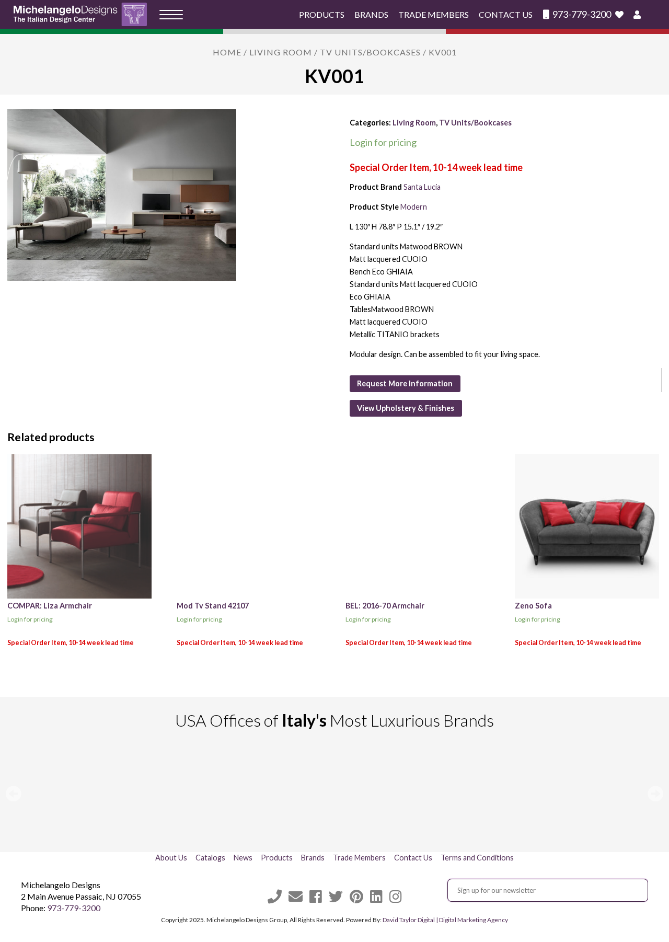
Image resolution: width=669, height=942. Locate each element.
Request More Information (405, 383)
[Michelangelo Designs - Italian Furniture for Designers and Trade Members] (83, 14)
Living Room (280, 52)
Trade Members (433, 14)
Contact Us (506, 14)
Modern (413, 206)
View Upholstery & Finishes (405, 408)
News (243, 857)
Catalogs (210, 857)
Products (321, 14)
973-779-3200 (581, 14)
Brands (371, 14)
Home (227, 52)
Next (655, 793)
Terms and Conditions (477, 857)
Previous (13, 793)
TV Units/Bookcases (370, 52)
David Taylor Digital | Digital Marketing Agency (445, 920)
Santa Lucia (422, 186)
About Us (171, 857)
